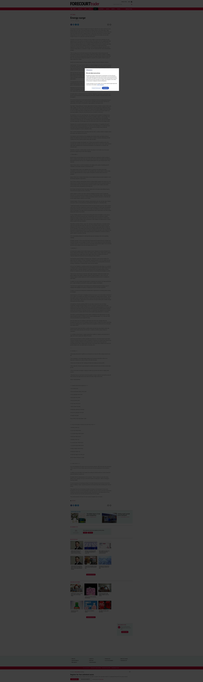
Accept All (105, 88)
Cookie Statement (100, 84)
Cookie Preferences (96, 88)
